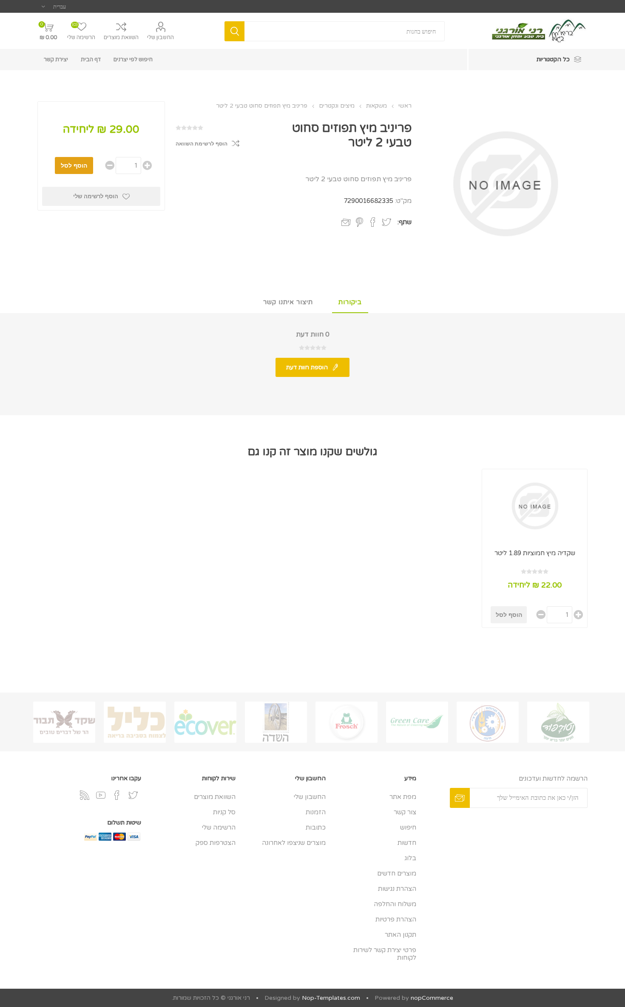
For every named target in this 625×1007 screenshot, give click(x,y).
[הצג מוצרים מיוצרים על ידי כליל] (135, 722)
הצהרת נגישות (397, 889)
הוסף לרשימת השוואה (201, 144)
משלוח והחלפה (395, 904)
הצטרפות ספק (216, 843)
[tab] (350, 302)
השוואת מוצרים (121, 37)
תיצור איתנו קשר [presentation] (288, 302)
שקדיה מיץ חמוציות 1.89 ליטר (534, 553)
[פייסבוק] (117, 795)
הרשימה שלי (219, 827)
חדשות (407, 843)
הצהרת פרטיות (395, 919)
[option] (558, 722)
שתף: (405, 222)
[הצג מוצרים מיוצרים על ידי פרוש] (346, 722)
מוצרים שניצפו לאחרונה (294, 843)
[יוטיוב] (101, 795)
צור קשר (405, 812)
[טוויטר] (133, 795)
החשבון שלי (160, 37)
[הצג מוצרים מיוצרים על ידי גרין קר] (417, 722)
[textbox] (344, 31)
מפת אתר (402, 797)
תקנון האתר (400, 935)
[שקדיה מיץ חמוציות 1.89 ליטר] (534, 505)
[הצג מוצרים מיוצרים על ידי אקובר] (205, 722)
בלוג (410, 858)
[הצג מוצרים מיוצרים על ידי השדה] (276, 722)
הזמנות (316, 812)
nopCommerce (432, 997)
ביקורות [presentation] (350, 302)
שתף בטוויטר (386, 222)
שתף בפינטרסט (359, 222)
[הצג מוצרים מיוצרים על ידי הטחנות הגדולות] (488, 722)
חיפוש (408, 827)
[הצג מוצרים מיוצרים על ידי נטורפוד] (558, 722)
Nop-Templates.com (331, 997)
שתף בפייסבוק (373, 222)
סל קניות (224, 812)
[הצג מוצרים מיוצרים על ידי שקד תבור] (64, 722)
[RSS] (84, 795)
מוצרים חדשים (396, 873)
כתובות (316, 827)
